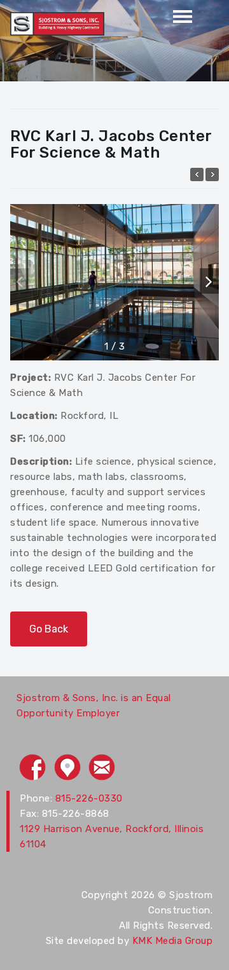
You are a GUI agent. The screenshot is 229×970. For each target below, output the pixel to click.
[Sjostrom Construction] (57, 23)
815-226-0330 (89, 798)
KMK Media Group (172, 940)
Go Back (48, 629)
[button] (209, 281)
